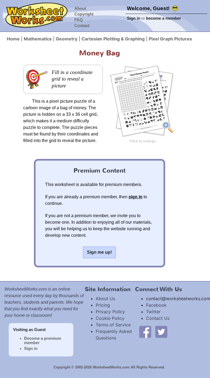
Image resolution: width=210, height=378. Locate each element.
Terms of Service (113, 324)
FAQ (78, 20)
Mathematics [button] (38, 39)
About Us (105, 298)
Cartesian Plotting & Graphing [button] (113, 39)
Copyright (84, 14)
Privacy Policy (110, 311)
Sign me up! (99, 252)
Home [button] (13, 39)
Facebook (156, 305)
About (80, 8)
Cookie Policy (110, 318)
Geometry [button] (66, 39)
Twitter (153, 311)
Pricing (103, 305)
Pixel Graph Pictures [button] (170, 39)
